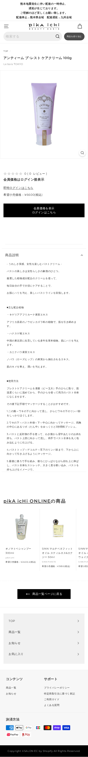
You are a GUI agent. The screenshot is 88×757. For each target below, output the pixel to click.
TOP (5, 51)
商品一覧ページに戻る (47, 594)
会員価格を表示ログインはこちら (44, 210)
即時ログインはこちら (18, 188)
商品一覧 (11, 687)
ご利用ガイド (52, 699)
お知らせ (11, 693)
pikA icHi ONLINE (27, 501)
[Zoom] (82, 152)
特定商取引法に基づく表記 (59, 693)
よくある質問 (52, 705)
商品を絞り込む (74, 36)
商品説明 (12, 255)
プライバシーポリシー (57, 687)
